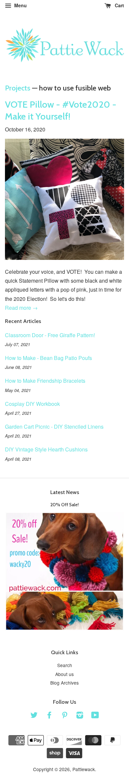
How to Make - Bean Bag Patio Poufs (48, 358)
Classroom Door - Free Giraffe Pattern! (50, 335)
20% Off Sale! (64, 504)
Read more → (21, 307)
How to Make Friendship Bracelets (45, 380)
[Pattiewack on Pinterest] (64, 716)
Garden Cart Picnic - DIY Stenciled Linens (54, 426)
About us (64, 674)
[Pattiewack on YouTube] (95, 716)
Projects (17, 88)
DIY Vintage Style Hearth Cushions (46, 449)
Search (64, 665)
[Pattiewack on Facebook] (49, 716)
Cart (118, 5)
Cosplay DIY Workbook (32, 404)
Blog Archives (64, 682)
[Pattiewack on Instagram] (79, 716)
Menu (20, 5)
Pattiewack (83, 769)
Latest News (64, 492)
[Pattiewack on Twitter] (34, 716)
